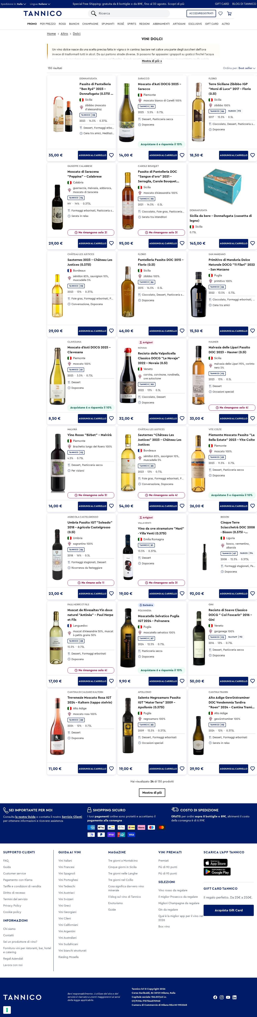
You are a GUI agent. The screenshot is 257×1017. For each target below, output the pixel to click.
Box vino (164, 926)
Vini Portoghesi (68, 880)
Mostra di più (152, 792)
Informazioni (15, 920)
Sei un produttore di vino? (20, 941)
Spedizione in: (12, 4)
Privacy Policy (12, 905)
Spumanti (108, 23)
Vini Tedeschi (66, 886)
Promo (32, 23)
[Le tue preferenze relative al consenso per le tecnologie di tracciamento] (7, 1010)
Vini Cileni (64, 918)
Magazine (117, 852)
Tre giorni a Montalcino (123, 860)
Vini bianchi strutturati (72, 950)
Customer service (14, 873)
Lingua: (38, 4)
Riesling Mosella (68, 957)
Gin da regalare (168, 909)
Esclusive (195, 23)
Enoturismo (115, 903)
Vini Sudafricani (68, 944)
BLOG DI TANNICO (244, 4)
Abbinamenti (161, 23)
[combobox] (132, 13)
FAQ (5, 860)
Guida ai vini (69, 852)
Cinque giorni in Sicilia (122, 867)
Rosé (120, 23)
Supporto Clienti (19, 852)
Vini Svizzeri (65, 899)
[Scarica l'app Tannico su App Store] (216, 863)
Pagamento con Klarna (17, 880)
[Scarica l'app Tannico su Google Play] (217, 872)
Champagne (90, 23)
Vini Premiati (170, 852)
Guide (112, 909)
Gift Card (222, 4)
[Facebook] (215, 997)
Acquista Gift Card (229, 910)
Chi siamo (9, 929)
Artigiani (179, 23)
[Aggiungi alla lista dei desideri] (111, 155)
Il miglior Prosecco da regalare (178, 896)
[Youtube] (228, 997)
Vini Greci (64, 905)
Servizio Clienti (72, 817)
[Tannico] (42, 13)
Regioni (144, 23)
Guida (7, 867)
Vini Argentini (66, 931)
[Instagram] (221, 997)
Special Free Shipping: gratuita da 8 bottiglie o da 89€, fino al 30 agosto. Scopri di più (128, 4)
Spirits (131, 23)
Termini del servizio (15, 899)
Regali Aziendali (13, 958)
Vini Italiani (65, 860)
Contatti (8, 935)
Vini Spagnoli (66, 873)
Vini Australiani (67, 937)
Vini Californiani (68, 925)
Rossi (62, 23)
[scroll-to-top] (248, 997)
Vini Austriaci (66, 892)
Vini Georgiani (67, 912)
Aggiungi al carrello (92, 155)
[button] (220, 13)
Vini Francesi (66, 867)
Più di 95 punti (167, 873)
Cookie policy (12, 912)
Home (51, 33)
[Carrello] (229, 13)
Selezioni (166, 882)
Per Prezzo (48, 23)
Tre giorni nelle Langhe (123, 873)
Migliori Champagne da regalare (178, 903)
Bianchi (74, 23)
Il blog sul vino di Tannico (124, 896)
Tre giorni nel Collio (120, 880)
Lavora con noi (12, 965)
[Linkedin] (234, 997)
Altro (226, 23)
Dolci (77, 33)
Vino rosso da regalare (172, 890)
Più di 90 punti (167, 867)
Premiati (163, 860)
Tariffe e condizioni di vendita (22, 886)
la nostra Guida (25, 817)
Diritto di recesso (14, 892)
